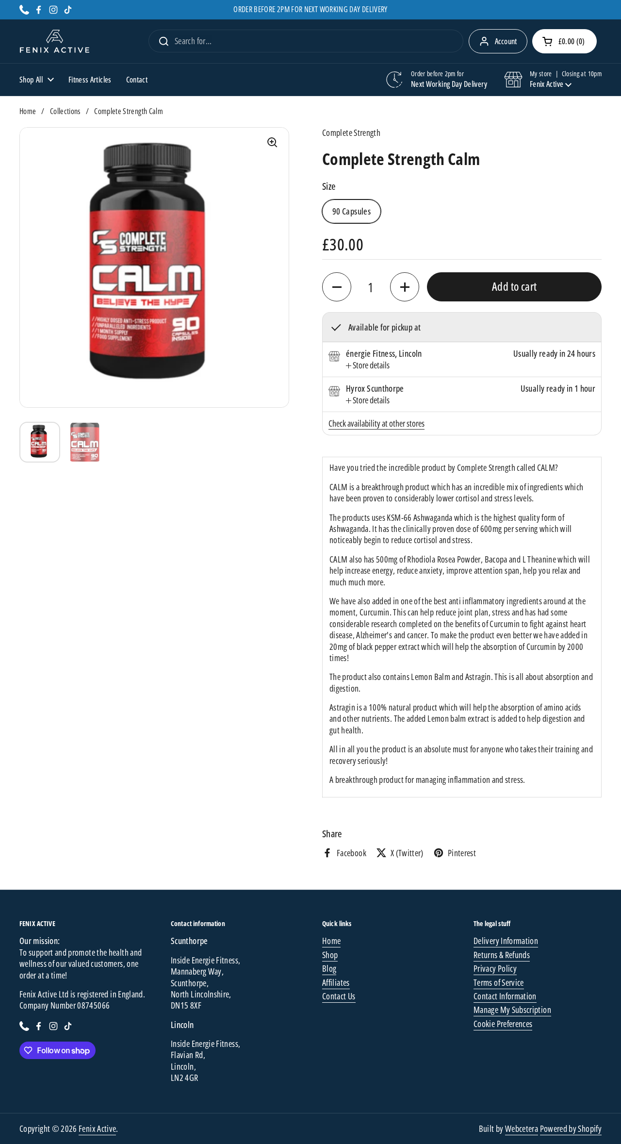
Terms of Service (499, 982)
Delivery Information (506, 940)
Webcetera (521, 1128)
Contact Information (505, 996)
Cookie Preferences (503, 1023)
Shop (330, 955)
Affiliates (336, 982)
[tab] (368, 365)
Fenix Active (97, 1128)
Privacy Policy (495, 968)
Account (506, 41)
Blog (329, 968)
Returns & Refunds (502, 955)
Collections (65, 111)
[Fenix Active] (54, 41)
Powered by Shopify (571, 1128)
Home (27, 111)
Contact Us (339, 996)
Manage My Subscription (512, 1009)
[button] (564, 41)
